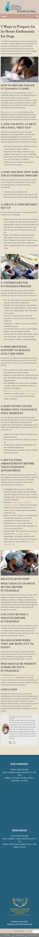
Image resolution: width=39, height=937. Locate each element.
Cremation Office (33, 935)
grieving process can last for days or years (22, 391)
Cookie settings (19, 931)
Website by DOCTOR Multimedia (19, 924)
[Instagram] (14, 743)
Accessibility (22, 922)
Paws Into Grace (11, 112)
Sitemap (14, 922)
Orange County (20, 935)
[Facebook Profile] (10, 743)
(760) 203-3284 (22, 770)
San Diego (7, 935)
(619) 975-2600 (22, 836)
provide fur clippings (23, 534)
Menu (3, 16)
